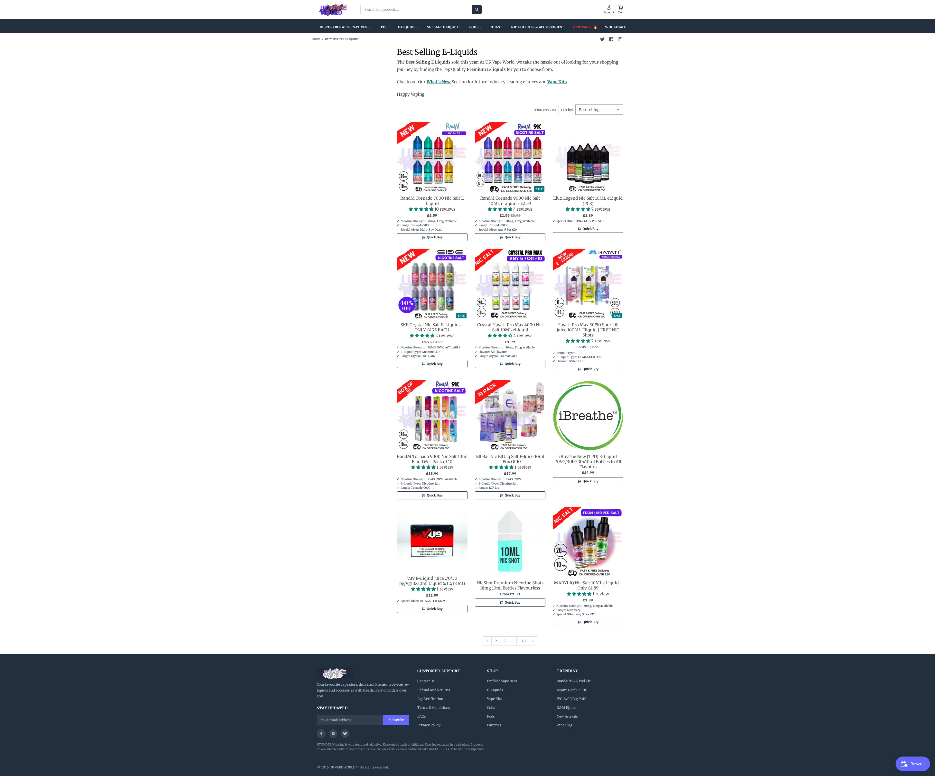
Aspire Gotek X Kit (571, 690)
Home (316, 39)
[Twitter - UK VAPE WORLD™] (602, 39)
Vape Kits (494, 699)
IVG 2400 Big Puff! (571, 699)
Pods (474, 27)
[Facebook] (321, 733)
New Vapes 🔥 (585, 27)
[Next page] (533, 641)
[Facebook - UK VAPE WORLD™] (611, 39)
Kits (382, 27)
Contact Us (426, 681)
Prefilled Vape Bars (502, 681)
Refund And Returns (433, 690)
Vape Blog (564, 725)
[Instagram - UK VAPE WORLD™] (620, 39)
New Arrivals (567, 716)
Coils (495, 27)
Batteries (494, 725)
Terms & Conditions (433, 707)
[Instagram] (333, 733)
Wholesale (615, 27)
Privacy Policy (428, 725)
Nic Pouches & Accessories (536, 27)
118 (523, 641)
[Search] (477, 9)
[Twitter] (345, 733)
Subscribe (396, 720)
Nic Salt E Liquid (442, 27)
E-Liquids (407, 27)
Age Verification (430, 699)
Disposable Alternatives (343, 27)
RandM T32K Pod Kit (573, 681)
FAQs (421, 716)
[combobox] (421, 9)
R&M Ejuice (566, 707)
